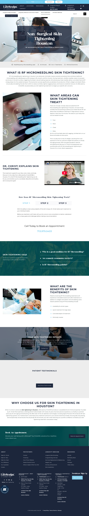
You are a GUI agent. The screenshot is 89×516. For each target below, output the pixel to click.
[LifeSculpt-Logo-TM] (10, 4)
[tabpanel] (44, 213)
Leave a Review (25, 495)
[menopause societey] (4, 485)
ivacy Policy (46, 510)
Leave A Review (43, 495)
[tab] (26, 203)
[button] (63, 252)
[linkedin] (11, 479)
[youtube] (80, 8)
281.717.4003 (24, 476)
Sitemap (59, 510)
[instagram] (83, 6)
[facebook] (80, 6)
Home (3, 482)
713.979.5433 (44, 231)
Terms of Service (53, 510)
